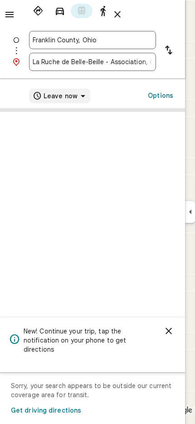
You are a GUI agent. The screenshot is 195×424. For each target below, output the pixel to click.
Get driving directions (46, 410)
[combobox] (92, 40)
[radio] (38, 11)
